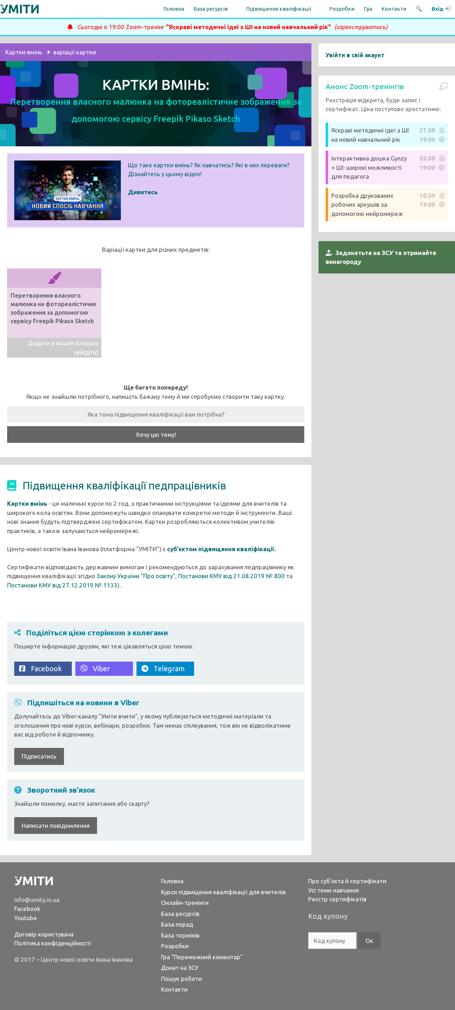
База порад (177, 924)
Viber (98, 668)
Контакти (393, 9)
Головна (173, 9)
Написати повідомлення (56, 825)
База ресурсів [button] (210, 9)
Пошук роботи (181, 978)
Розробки (341, 9)
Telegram (166, 668)
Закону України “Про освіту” (136, 575)
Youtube (25, 917)
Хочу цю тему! (156, 434)
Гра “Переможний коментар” (202, 957)
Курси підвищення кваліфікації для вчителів (223, 892)
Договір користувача (44, 934)
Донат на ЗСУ (179, 967)
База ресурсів (180, 913)
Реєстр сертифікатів (337, 899)
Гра (368, 9)
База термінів (180, 935)
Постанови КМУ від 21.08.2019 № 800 (231, 575)
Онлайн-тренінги (185, 902)
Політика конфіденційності (52, 943)
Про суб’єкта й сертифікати (347, 881)
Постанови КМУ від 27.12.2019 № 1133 (62, 585)
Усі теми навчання (333, 890)
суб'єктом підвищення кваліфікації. (221, 548)
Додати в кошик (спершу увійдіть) (63, 347)
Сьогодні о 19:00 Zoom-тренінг (230, 26)
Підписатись (39, 756)
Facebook (44, 668)
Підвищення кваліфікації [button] (278, 9)
